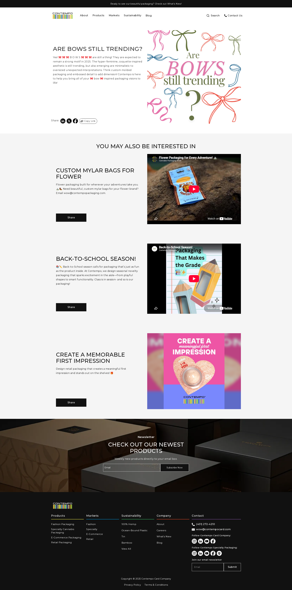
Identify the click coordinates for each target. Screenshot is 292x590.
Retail (89, 539)
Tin (123, 536)
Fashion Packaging (62, 524)
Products (98, 15)
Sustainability (132, 15)
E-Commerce (94, 534)
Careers (161, 530)
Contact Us (235, 15)
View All (126, 548)
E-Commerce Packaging (66, 537)
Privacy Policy (132, 584)
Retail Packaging (61, 542)
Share (71, 217)
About (84, 15)
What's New (164, 536)
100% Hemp (129, 524)
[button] (98, 15)
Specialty (91, 529)
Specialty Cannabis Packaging (62, 531)
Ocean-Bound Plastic (135, 530)
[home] (63, 16)
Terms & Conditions (156, 584)
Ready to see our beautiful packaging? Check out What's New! (146, 3)
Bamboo (127, 542)
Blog (149, 15)
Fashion (91, 524)
